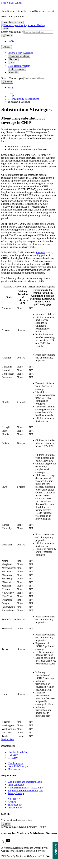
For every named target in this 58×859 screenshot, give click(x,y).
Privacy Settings (16, 793)
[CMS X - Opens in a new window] (3, 842)
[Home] (23, 25)
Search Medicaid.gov (12, 31)
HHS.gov (13, 757)
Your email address (11, 820)
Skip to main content (11, 2)
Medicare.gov (15, 769)
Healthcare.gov (15, 763)
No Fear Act (14, 798)
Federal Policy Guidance (20, 52)
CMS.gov (13, 755)
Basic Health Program (19, 65)
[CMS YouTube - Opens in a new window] (8, 842)
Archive (12, 801)
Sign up (6, 824)
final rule (40, 252)
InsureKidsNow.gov (18, 766)
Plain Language (16, 784)
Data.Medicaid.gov (17, 752)
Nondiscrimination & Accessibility (25, 787)
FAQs (11, 41)
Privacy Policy (15, 807)
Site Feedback (15, 804)
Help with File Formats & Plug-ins (25, 790)
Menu (5, 28)
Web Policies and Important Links (25, 781)
